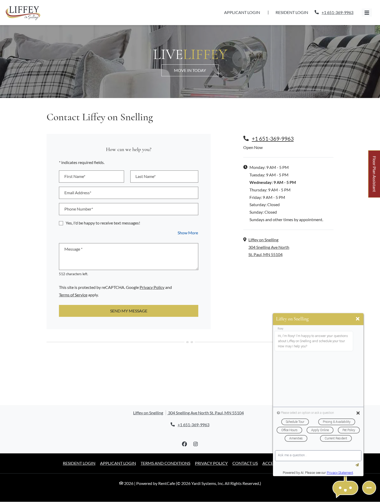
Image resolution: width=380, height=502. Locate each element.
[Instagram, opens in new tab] (196, 444)
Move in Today (190, 70)
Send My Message (128, 310)
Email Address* (77, 192)
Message (73, 248)
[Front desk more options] (369, 488)
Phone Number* (78, 208)
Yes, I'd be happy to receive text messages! (103, 222)
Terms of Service (73, 294)
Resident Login (295, 12)
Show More (188, 232)
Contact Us (245, 463)
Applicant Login (245, 12)
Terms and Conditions (165, 463)
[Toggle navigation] (367, 13)
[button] (345, 488)
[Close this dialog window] (357, 319)
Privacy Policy (152, 287)
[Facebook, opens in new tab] (184, 444)
